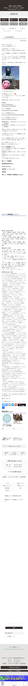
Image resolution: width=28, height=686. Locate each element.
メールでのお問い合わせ (14, 471)
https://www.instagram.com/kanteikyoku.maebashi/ (13, 114)
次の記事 (22, 453)
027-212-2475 (15, 6)
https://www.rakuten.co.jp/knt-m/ (9, 119)
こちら (19, 174)
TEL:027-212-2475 (6, 166)
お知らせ (23, 28)
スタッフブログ (7, 31)
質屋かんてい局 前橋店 (14, 2)
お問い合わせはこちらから (15, 9)
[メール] (25, 684)
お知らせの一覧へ (14, 453)
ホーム (3, 28)
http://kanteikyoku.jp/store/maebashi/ (10, 110)
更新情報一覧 (12, 28)
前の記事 (6, 453)
